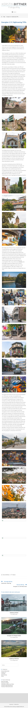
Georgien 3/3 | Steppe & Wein (14, 635)
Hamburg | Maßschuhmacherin (7, 686)
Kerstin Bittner (6, 574)
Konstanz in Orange (5, 682)
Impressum (11, 704)
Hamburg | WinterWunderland (7, 685)
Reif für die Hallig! (4, 681)
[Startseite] (1, 16)
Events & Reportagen (5, 671)
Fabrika (20, 261)
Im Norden (3, 673)
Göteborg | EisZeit (14, 612)
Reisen (14, 574)
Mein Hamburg (4, 674)
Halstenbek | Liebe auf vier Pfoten (7, 684)
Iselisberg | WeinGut (14, 658)
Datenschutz (16, 704)
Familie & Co (3, 672)
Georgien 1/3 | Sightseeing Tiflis (12, 16)
